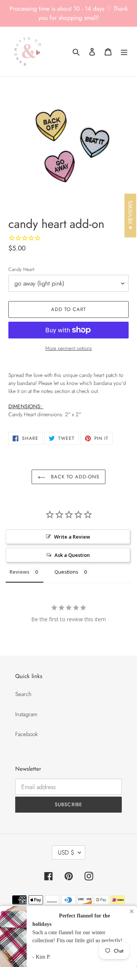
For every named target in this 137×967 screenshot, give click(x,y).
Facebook (26, 734)
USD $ (66, 852)
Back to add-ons (74, 476)
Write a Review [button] (72, 536)
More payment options (68, 348)
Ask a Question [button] (72, 555)
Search (23, 694)
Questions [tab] (66, 571)
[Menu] (124, 51)
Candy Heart (21, 269)
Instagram (26, 714)
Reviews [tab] (19, 571)
